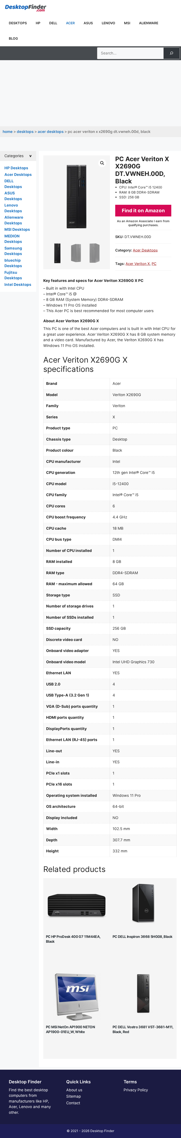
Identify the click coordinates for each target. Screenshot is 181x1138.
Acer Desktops (51, 131)
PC (154, 263)
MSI (127, 23)
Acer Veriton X (138, 263)
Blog (13, 38)
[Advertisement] (90, 93)
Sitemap (73, 1096)
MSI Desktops (17, 229)
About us (74, 1090)
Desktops (18, 23)
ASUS (88, 23)
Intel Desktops (17, 284)
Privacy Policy (136, 1090)
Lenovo (108, 23)
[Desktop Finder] (25, 7)
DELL (53, 23)
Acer (70, 23)
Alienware (148, 23)
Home (8, 131)
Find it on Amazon (143, 210)
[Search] (171, 53)
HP (38, 23)
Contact (73, 1103)
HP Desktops (16, 168)
